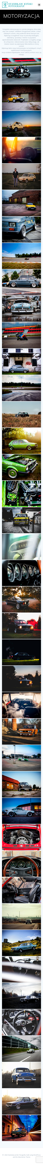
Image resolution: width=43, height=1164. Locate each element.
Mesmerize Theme (24, 1157)
